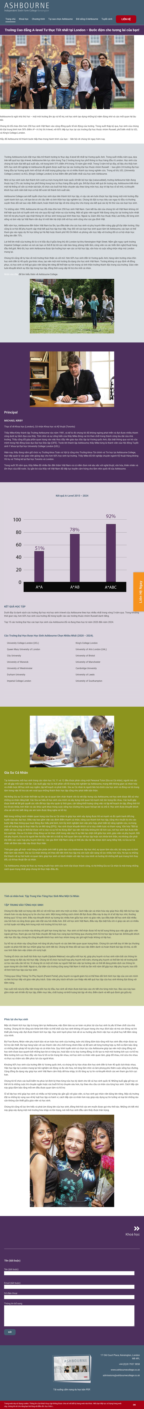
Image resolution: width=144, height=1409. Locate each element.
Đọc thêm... (49, 1406)
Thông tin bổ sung (13, 1303)
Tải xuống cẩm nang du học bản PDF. (72, 1389)
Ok (134, 1405)
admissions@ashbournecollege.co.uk (121, 1375)
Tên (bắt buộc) (11, 1269)
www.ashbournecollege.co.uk (125, 1369)
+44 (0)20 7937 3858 (129, 1364)
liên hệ (73, 139)
